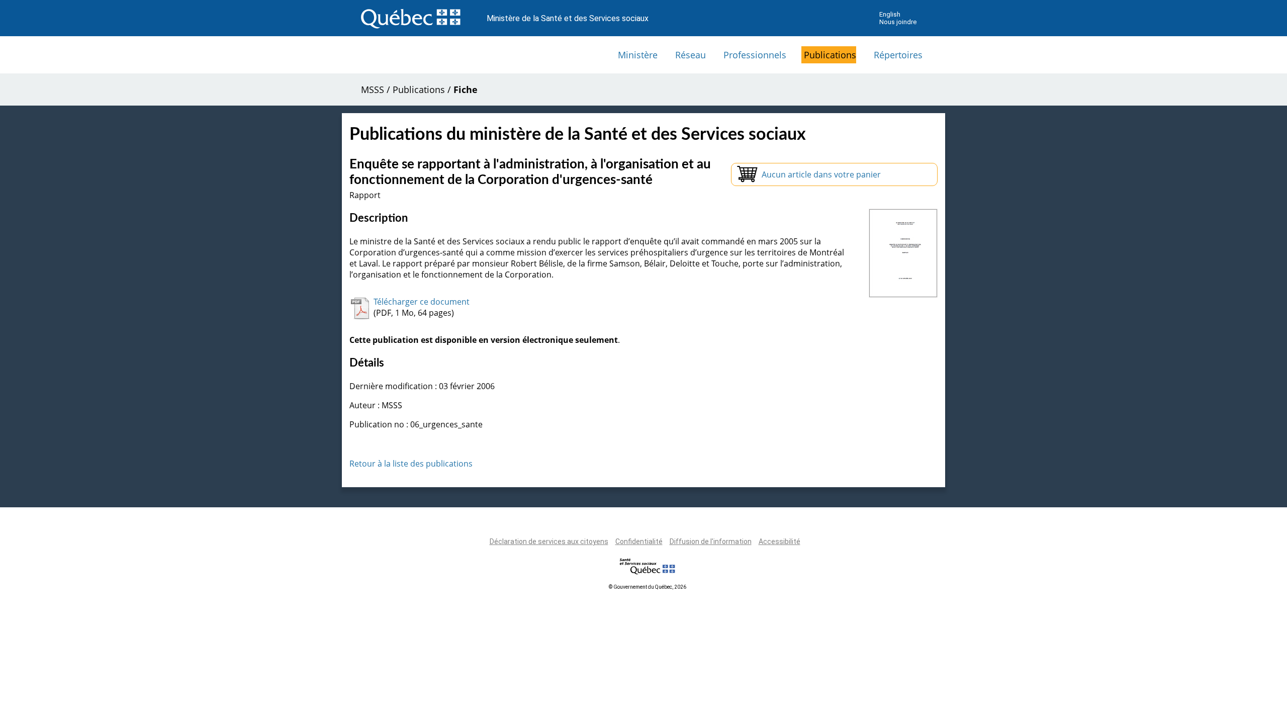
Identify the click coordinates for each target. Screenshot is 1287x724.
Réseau (690, 55)
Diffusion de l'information (711, 541)
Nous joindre (897, 22)
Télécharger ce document (422, 301)
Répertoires (898, 55)
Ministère (638, 55)
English (889, 14)
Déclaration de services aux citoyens (549, 541)
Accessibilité (779, 541)
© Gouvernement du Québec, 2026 (647, 587)
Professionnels (754, 55)
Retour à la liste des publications (411, 463)
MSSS (372, 89)
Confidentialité (639, 541)
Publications (830, 55)
